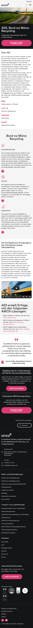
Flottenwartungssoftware (8, 511)
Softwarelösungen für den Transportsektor (13, 508)
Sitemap (3, 614)
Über (2, 545)
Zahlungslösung (5, 517)
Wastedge (4, 493)
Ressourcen (4, 554)
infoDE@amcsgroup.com (11, 465)
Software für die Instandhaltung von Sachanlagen (15, 514)
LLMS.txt (3, 616)
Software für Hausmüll (7, 490)
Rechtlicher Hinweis (6, 611)
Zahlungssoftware (6, 487)
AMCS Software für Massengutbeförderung (13, 526)
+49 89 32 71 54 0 (9, 462)
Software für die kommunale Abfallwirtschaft (13, 484)
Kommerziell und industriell (8, 496)
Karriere (3, 557)
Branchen (4, 551)
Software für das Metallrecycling (10, 481)
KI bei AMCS (4, 542)
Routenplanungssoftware (8, 532)
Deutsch (29, 1)
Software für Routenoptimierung (10, 520)
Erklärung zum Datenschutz (8, 608)
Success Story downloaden (16, 43)
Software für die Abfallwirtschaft (10, 478)
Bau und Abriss (5, 499)
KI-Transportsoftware (7, 523)
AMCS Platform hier (9, 317)
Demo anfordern (16, 388)
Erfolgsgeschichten (6, 548)
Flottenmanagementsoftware (9, 529)
